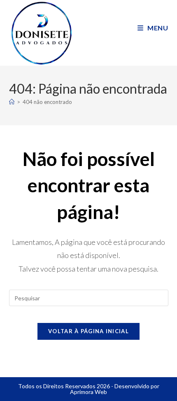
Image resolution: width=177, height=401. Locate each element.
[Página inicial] (11, 102)
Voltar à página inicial (88, 331)
